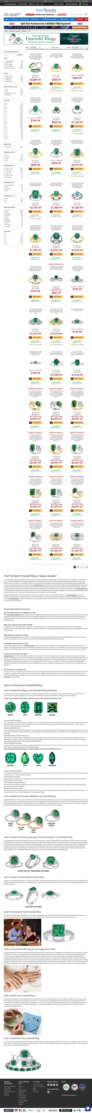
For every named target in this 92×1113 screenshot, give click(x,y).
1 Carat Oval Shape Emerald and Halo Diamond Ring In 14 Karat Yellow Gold (56, 100)
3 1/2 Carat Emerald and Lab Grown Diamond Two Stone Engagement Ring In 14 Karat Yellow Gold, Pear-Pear (77, 481)
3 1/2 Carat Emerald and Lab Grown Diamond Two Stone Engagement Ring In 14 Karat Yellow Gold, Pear (35, 393)
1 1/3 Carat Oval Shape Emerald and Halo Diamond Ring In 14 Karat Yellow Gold (77, 228)
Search (20, 54)
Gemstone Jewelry (14, 31)
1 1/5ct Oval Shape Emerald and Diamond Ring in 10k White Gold (56, 353)
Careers (21, 1104)
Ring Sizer (36, 1090)
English (45, 1)
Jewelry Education (38, 1084)
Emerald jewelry (38, 585)
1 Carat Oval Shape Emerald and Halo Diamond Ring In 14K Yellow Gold (35, 142)
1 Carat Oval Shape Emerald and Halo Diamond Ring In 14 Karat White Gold (35, 100)
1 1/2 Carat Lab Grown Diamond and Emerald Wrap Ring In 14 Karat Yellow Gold (56, 525)
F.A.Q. (20, 1088)
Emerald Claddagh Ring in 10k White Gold (77, 309)
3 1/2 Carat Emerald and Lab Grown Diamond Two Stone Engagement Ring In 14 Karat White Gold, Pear (56, 393)
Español (50, 1)
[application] (88, 1108)
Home (6, 31)
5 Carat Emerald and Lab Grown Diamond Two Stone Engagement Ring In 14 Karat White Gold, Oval (35, 437)
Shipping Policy (23, 1090)
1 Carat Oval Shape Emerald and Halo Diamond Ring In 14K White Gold (56, 142)
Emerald (24, 31)
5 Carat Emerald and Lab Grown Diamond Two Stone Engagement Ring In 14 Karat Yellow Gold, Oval (77, 393)
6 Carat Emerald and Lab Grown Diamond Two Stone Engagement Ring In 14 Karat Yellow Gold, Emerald (35, 481)
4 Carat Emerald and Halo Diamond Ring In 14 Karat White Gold (35, 184)
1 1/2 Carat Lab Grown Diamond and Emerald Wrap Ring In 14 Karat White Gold (77, 525)
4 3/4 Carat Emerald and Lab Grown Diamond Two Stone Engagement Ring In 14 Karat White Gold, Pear (77, 437)
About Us (6, 1095)
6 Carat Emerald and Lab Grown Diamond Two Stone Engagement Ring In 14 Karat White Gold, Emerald (56, 481)
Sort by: (68, 47)
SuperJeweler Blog (53, 1089)
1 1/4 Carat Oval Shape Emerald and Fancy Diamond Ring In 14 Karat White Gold (77, 185)
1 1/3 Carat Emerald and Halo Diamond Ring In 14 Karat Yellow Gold (56, 184)
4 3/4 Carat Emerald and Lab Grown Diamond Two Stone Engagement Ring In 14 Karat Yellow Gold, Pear (56, 437)
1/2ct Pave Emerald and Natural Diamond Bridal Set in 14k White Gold (56, 268)
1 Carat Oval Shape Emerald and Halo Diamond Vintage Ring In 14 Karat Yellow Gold (77, 56)
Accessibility (22, 1097)
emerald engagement (14, 614)
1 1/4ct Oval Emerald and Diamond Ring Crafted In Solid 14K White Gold (77, 268)
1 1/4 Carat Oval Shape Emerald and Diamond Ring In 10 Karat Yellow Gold (56, 311)
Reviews (6, 1093)
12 (87, 567)
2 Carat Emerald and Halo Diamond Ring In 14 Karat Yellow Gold (77, 142)
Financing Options (9, 1091)
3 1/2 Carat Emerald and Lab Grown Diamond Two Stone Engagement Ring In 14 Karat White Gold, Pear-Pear (35, 525)
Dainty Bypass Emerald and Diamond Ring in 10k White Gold (35, 353)
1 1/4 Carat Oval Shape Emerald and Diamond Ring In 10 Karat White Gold (35, 311)
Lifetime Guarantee (9, 1086)
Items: (27, 47)
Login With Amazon (71, 4)
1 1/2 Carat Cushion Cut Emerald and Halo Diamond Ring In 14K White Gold (77, 100)
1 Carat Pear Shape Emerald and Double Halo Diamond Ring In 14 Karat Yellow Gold (35, 268)
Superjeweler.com (82, 588)
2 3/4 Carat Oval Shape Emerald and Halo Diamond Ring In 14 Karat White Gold (56, 228)
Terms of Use (22, 1099)
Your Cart (84, 4)
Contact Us (22, 1086)
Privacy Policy (22, 1095)
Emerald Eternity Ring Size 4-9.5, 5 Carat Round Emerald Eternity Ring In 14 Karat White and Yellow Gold (35, 56)
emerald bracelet (29, 645)
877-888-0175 (69, 1)
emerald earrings (14, 598)
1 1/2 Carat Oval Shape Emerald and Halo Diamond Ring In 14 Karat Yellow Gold (35, 228)
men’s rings (7, 677)
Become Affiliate (23, 1100)
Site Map (21, 1102)
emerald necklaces (71, 595)
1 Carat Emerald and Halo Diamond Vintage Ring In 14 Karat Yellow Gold (56, 56)
